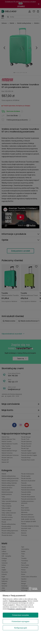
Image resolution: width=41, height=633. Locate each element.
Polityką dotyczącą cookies (18, 601)
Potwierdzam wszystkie (20, 615)
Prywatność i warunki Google (16, 609)
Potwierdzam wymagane (20, 621)
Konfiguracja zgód (20, 628)
